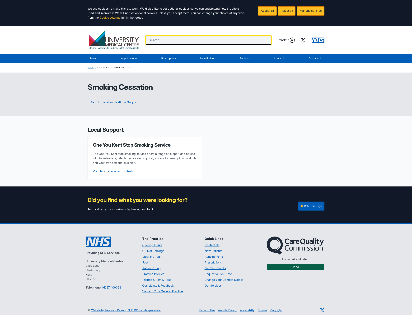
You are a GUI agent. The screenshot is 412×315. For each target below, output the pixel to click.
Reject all (287, 10)
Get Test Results (215, 268)
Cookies (262, 310)
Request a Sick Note (218, 274)
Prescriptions (168, 58)
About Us (279, 58)
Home (93, 58)
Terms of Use (207, 310)
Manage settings (311, 10)
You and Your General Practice (162, 291)
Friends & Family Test (156, 279)
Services (245, 58)
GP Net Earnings (153, 251)
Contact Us (315, 58)
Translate (283, 40)
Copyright (276, 310)
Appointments (129, 58)
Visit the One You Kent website (113, 171)
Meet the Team (152, 256)
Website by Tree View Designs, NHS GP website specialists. (126, 310)
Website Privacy (227, 310)
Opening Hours (152, 245)
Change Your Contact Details (224, 279)
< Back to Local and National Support (113, 102)
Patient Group (151, 268)
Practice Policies (153, 274)
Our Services (213, 285)
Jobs (145, 262)
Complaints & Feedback (158, 285)
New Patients (208, 58)
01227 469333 (111, 287)
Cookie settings (109, 17)
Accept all (267, 10)
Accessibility (247, 310)
